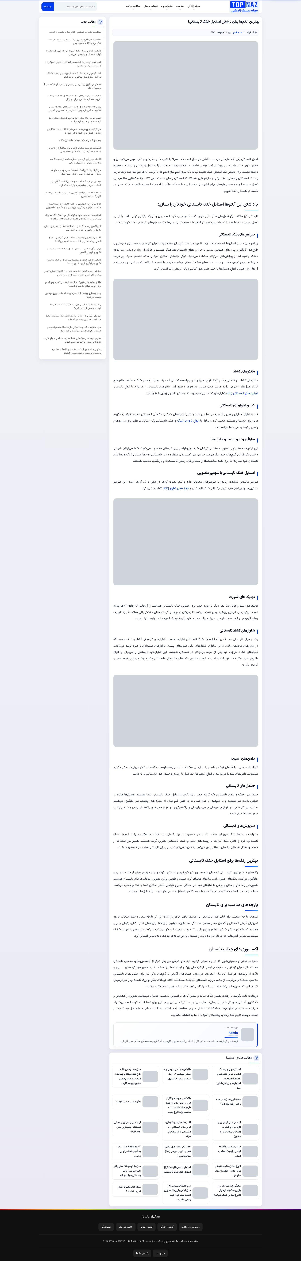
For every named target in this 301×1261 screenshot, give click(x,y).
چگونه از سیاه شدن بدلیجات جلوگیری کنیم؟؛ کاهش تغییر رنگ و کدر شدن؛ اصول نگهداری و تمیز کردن (72, 273)
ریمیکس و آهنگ (191, 1227)
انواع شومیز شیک (188, 420)
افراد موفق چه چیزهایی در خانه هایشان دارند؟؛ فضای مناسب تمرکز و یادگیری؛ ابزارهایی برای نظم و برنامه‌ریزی (73, 206)
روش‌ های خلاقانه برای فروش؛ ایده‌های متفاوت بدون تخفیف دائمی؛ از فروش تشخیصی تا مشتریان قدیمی (74, 108)
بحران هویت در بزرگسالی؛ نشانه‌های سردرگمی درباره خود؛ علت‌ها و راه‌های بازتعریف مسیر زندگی (72, 340)
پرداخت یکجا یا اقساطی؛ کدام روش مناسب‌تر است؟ (75, 32)
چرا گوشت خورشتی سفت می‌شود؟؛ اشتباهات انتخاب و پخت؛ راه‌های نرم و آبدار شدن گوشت (74, 131)
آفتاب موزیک (126, 1227)
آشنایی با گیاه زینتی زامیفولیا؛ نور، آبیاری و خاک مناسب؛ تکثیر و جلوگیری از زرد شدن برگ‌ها (74, 261)
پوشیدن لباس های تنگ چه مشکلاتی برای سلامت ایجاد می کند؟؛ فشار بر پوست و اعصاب (73, 317)
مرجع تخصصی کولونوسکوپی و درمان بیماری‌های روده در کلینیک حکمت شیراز (73, 194)
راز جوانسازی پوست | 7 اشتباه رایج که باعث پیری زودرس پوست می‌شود (73, 295)
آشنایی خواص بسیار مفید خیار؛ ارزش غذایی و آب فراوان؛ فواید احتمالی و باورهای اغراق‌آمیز (73, 52)
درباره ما (160, 1253)
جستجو (47, 7)
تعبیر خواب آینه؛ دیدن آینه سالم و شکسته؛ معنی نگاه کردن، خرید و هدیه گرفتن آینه (75, 120)
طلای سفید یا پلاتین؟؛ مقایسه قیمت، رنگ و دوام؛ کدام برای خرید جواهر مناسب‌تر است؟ (73, 284)
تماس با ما (142, 1253)
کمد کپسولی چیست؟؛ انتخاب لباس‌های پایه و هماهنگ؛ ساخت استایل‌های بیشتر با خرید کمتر (73, 75)
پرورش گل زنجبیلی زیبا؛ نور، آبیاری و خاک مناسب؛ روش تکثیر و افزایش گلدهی (74, 250)
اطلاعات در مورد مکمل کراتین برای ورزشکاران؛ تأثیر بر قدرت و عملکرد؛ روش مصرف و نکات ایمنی (74, 150)
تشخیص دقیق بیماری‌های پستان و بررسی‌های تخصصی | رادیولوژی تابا (72, 86)
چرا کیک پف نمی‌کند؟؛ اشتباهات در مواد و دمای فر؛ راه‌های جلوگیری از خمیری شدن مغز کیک (75, 172)
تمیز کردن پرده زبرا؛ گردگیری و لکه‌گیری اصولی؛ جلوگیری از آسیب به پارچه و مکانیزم (73, 64)
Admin (233, 1033)
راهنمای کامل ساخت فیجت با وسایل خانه (80, 140)
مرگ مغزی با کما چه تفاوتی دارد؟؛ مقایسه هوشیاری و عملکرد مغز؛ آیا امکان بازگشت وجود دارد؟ (74, 329)
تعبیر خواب (146, 1227)
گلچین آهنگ (167, 1227)
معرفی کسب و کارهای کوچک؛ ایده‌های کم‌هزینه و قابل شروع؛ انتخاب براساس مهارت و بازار (74, 97)
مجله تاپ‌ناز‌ (244, 6)
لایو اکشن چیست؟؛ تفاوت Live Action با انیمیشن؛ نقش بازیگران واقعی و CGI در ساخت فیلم (72, 228)
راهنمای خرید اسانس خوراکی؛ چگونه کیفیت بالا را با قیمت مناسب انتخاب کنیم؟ (75, 306)
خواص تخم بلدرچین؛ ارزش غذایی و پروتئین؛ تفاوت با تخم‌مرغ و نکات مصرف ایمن (74, 41)
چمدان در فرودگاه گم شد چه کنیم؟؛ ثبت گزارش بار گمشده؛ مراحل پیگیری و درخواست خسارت (76, 183)
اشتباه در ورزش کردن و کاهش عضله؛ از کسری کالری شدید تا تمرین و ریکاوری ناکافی (75, 161)
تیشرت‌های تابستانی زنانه (242, 393)
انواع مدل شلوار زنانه (176, 488)
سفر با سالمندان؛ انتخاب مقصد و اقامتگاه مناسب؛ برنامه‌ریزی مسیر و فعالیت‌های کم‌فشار (76, 351)
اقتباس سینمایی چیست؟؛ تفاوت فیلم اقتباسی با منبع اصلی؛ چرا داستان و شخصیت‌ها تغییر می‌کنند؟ (75, 239)
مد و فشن (237, 32)
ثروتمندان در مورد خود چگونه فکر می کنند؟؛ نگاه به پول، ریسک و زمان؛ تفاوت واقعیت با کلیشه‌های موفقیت (72, 217)
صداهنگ (106, 1227)
